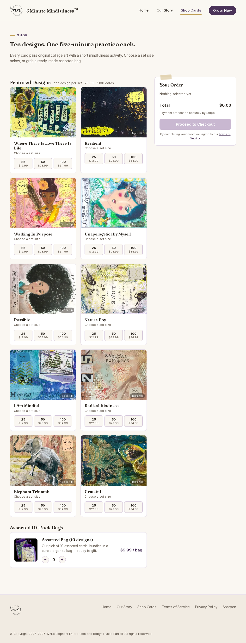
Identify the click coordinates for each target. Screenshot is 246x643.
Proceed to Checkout (195, 124)
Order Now (222, 10)
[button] (43, 112)
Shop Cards (191, 10)
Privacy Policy (206, 607)
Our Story (165, 10)
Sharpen (229, 607)
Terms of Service (176, 607)
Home (143, 10)
